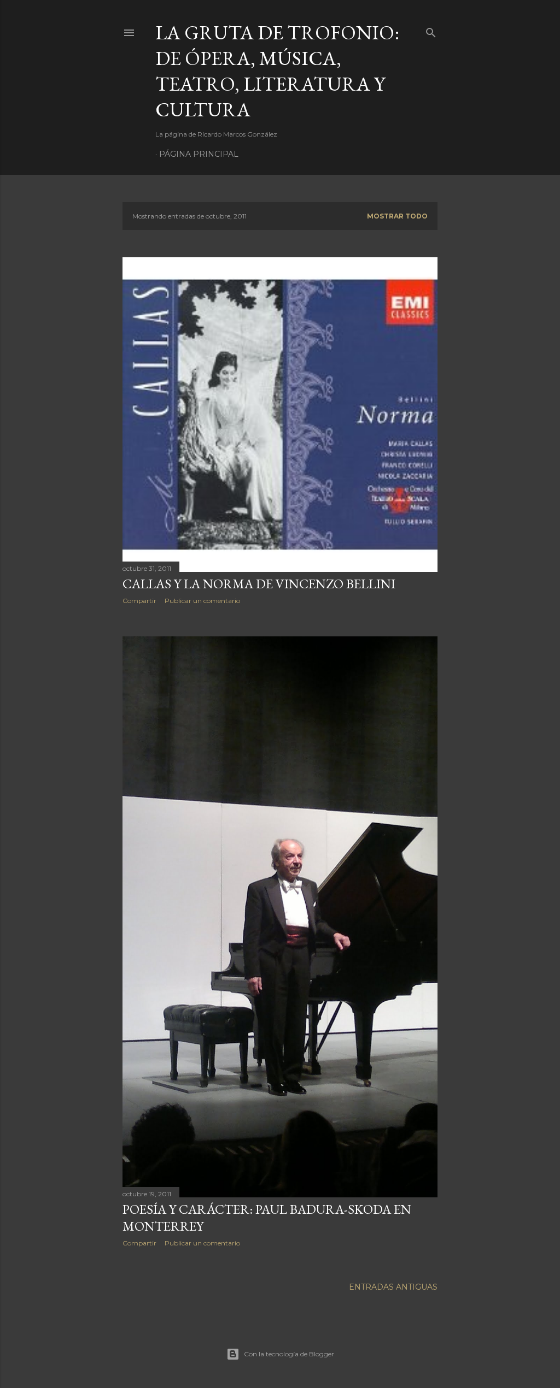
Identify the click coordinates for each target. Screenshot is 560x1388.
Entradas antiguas (393, 1287)
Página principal (198, 154)
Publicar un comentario (202, 600)
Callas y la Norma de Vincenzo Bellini (258, 583)
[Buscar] (431, 30)
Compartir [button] (139, 600)
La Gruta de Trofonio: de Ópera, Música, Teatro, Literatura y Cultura (277, 71)
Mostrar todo (397, 216)
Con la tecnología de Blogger (289, 1354)
